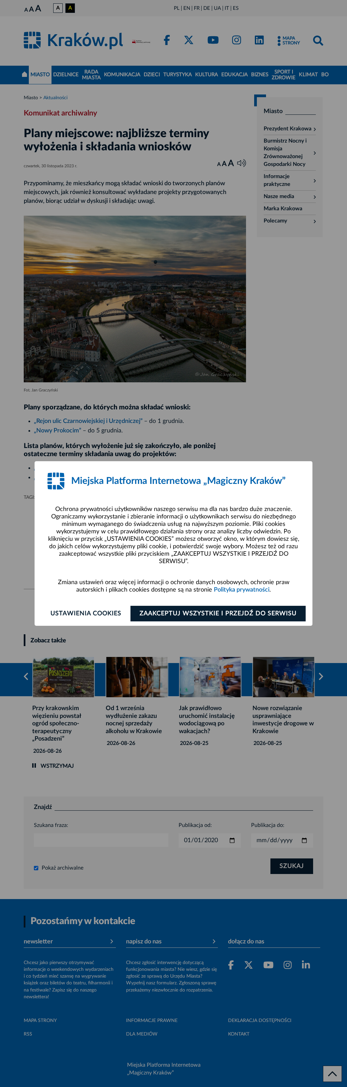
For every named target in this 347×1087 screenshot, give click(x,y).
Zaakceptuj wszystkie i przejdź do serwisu (218, 614)
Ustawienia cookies (85, 614)
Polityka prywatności (241, 590)
